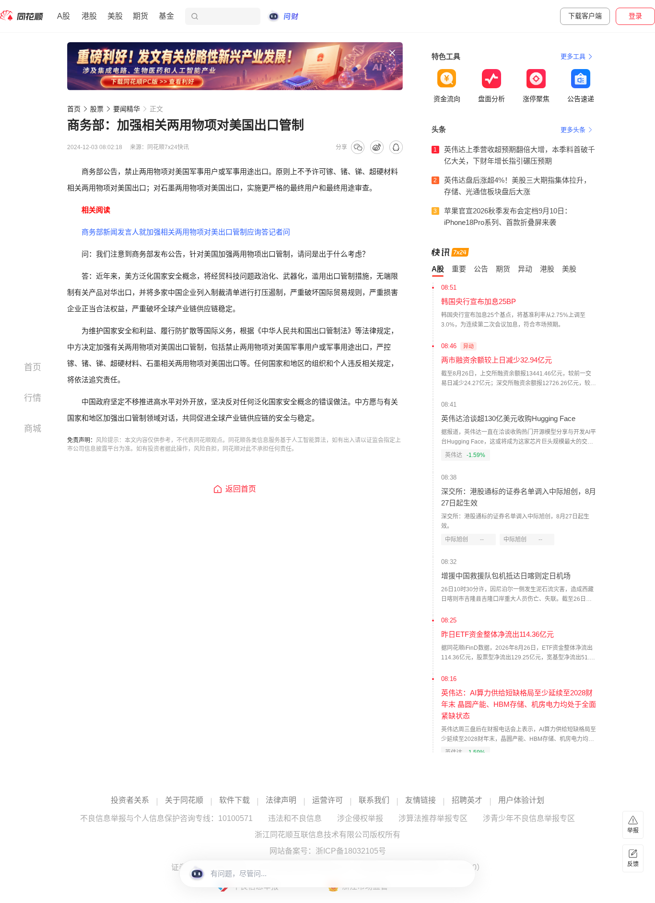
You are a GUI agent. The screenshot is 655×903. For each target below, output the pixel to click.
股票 (97, 109)
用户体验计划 (521, 800)
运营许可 (327, 800)
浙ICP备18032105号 (351, 851)
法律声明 (281, 800)
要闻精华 (126, 109)
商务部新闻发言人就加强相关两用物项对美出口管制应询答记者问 (186, 232)
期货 (140, 16)
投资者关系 (130, 800)
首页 (74, 109)
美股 (115, 16)
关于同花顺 (184, 800)
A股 (63, 16)
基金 (166, 16)
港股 (89, 16)
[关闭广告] (392, 52)
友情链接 (420, 800)
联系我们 (374, 800)
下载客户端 (585, 16)
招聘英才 (467, 800)
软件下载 (234, 800)
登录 (635, 16)
